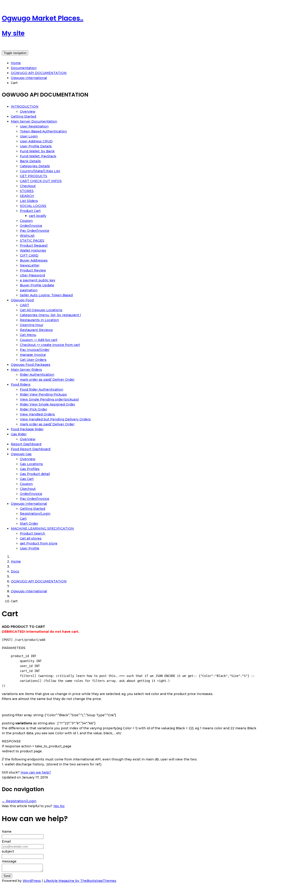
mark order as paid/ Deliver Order (47, 380)
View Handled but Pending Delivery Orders (55, 419)
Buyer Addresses (34, 260)
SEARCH (27, 196)
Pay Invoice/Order (34, 350)
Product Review (33, 270)
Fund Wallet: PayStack (38, 156)
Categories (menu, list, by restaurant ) (50, 315)
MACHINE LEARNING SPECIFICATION (42, 528)
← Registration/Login (19, 801)
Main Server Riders (26, 370)
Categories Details (35, 166)
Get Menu (28, 335)
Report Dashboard (26, 444)
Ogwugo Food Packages (30, 365)
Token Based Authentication (43, 131)
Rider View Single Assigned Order (47, 404)
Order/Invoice (31, 226)
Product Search (32, 533)
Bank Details (30, 161)
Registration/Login (35, 514)
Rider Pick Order (33, 409)
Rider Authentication (37, 375)
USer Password (32, 275)
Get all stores (31, 538)
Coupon (26, 221)
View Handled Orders (37, 414)
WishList (27, 236)
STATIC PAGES (32, 241)
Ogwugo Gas (21, 454)
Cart (23, 519)
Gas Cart (27, 479)
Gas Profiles (30, 469)
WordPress (32, 881)
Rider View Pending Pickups (43, 394)
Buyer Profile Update (37, 285)
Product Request (34, 245)
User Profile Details (36, 146)
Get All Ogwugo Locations (41, 310)
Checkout (28, 186)
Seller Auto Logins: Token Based (46, 295)
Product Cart (30, 211)
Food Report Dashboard (30, 449)
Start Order (29, 523)
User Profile (29, 548)
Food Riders (20, 384)
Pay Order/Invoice (34, 231)
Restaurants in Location (39, 320)
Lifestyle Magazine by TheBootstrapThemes (80, 881)
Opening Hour (31, 325)
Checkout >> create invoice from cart (50, 345)
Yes (56, 806)
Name (7, 831)
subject (8, 851)
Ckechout (28, 489)
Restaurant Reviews (36, 330)
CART (24, 305)
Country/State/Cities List (40, 171)
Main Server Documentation (34, 121)
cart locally (37, 216)
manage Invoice (33, 355)
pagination (28, 290)
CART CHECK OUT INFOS (41, 181)
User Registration (34, 126)
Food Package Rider (27, 429)
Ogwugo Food (22, 300)
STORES (27, 191)
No (62, 806)
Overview (27, 111)
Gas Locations (31, 464)
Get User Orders (33, 360)
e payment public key (37, 280)
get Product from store (38, 543)
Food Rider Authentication (41, 389)
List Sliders (29, 201)
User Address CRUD (36, 141)
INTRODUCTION (24, 106)
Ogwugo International (29, 504)
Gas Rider (19, 434)
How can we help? (36, 772)
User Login (29, 136)
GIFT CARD (29, 255)
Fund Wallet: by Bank (37, 151)
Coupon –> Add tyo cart (38, 340)
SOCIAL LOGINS (33, 206)
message (9, 861)
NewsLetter (30, 265)
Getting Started (23, 116)
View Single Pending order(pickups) (49, 399)
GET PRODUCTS (33, 176)
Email (6, 841)
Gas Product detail (35, 474)
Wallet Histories (33, 250)
